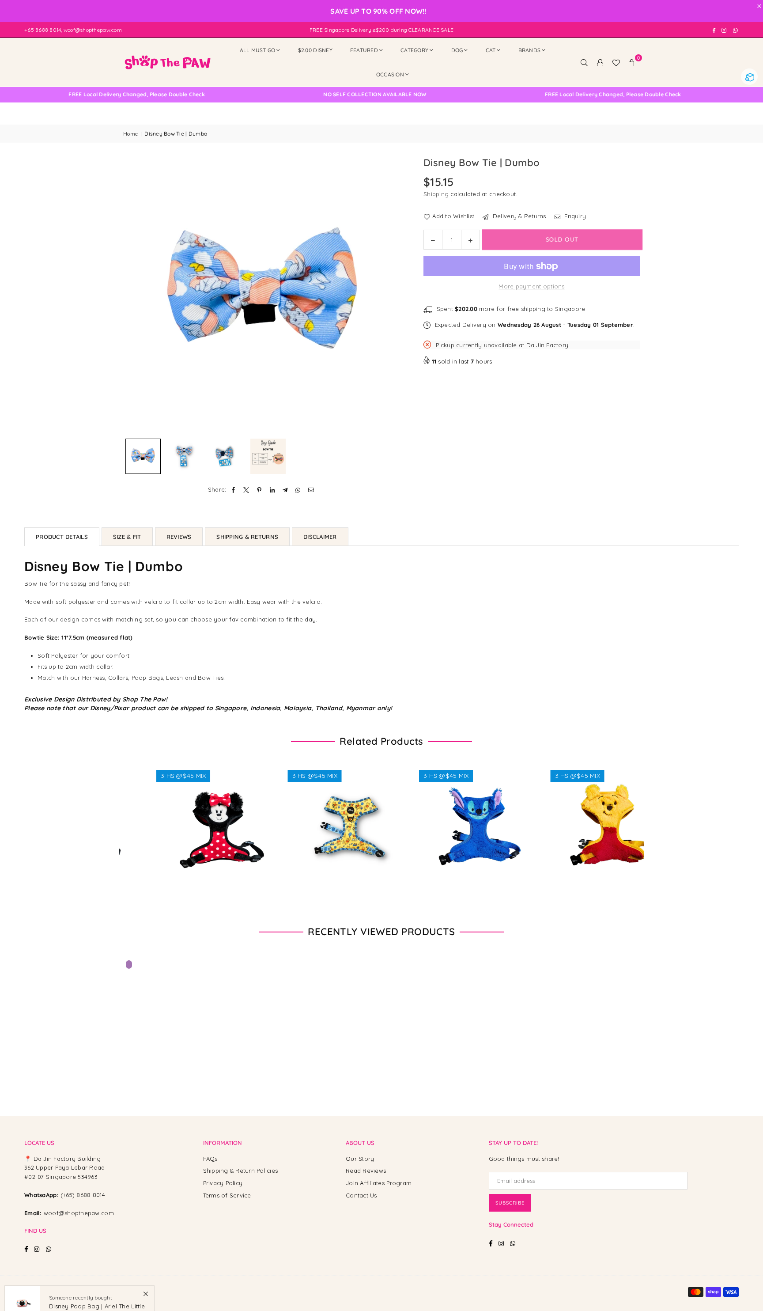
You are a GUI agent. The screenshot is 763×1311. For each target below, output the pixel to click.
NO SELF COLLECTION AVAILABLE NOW (311, 94)
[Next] (389, 295)
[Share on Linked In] (272, 489)
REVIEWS (179, 536)
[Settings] (600, 62)
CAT (491, 50)
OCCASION (390, 74)
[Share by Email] (311, 489)
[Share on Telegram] (285, 489)
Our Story (360, 1158)
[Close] (145, 1267)
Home (130, 133)
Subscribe (510, 1203)
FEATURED (364, 50)
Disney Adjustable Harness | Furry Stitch (447, 816)
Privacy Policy (223, 1182)
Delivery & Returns (518, 216)
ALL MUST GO (258, 50)
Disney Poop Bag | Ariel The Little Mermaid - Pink (97, 1284)
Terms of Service (227, 1195)
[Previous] (135, 295)
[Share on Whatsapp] (298, 489)
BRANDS (529, 50)
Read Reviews (366, 1170)
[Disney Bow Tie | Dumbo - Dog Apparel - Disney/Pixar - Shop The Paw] (143, 456)
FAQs (210, 1158)
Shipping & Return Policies (240, 1170)
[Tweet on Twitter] (246, 489)
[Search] (584, 62)
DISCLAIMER (320, 536)
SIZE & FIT (127, 536)
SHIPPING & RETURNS (247, 536)
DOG (457, 50)
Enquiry (574, 216)
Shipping (436, 193)
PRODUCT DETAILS (62, 536)
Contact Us (361, 1195)
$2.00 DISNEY (315, 50)
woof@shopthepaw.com (79, 1212)
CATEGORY (414, 50)
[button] (632, 62)
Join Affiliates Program (379, 1182)
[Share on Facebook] (233, 489)
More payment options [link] (531, 286)
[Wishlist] (616, 62)
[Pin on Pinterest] (259, 489)
